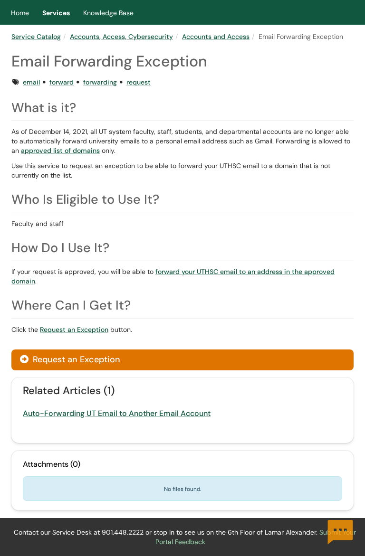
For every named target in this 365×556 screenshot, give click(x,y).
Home (20, 13)
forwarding (100, 82)
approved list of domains (60, 150)
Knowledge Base (108, 13)
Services (56, 13)
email (31, 82)
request (138, 82)
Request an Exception (74, 329)
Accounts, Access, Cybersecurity (121, 36)
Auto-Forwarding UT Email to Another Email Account (117, 413)
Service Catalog (36, 36)
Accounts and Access (216, 36)
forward (61, 82)
